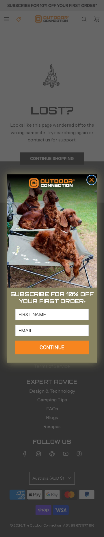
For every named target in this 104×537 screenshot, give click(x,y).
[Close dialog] (91, 179)
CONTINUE (52, 347)
